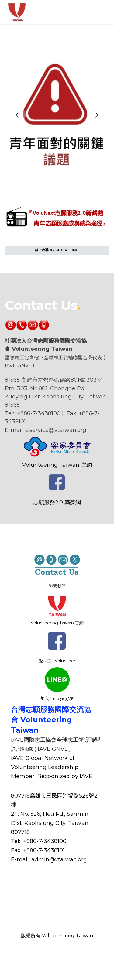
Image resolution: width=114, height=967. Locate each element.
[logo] (17, 12)
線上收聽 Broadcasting (57, 250)
